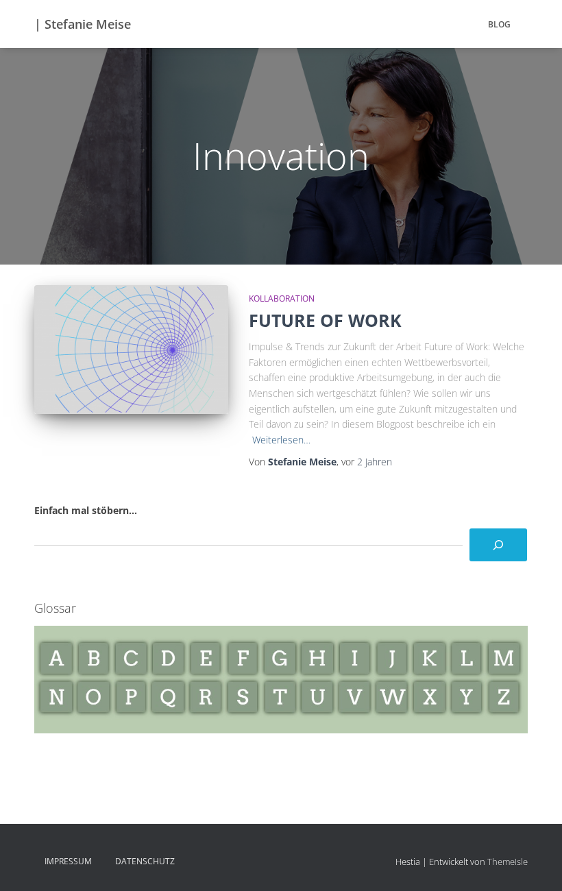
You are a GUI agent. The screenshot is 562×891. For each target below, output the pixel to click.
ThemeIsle (507, 861)
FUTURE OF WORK (325, 320)
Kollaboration (282, 298)
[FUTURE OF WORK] (131, 349)
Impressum (68, 861)
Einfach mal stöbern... (85, 510)
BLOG (499, 24)
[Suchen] (498, 544)
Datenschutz (145, 861)
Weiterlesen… (281, 439)
